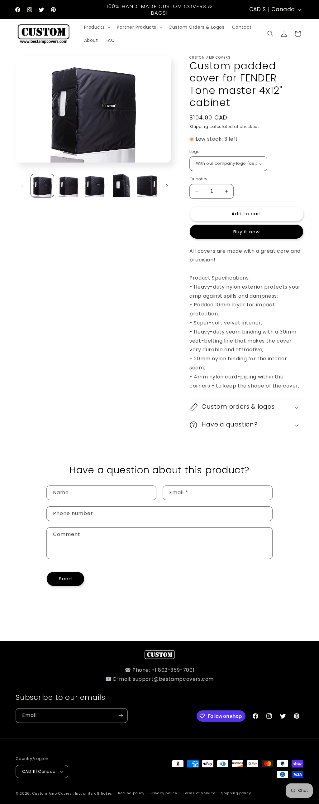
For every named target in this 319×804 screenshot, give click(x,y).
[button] (96, 27)
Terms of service (199, 793)
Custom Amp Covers (52, 793)
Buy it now (246, 231)
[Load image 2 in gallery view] (68, 185)
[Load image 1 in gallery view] (42, 185)
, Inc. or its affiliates (92, 793)
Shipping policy (236, 793)
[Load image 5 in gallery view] (147, 185)
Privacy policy (163, 793)
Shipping (198, 126)
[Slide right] (167, 185)
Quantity (198, 179)
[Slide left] (22, 185)
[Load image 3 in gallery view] (94, 185)
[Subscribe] (120, 715)
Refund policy (131, 793)
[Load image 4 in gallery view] (120, 185)
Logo (194, 151)
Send (65, 578)
